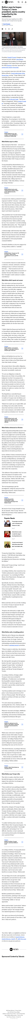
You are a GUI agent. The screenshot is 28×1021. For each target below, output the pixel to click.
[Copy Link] (12, 29)
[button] (2, 2)
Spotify (13, 939)
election (9, 65)
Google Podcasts (6, 939)
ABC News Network (10, 1010)
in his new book (13, 99)
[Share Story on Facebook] (2, 29)
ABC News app (22, 939)
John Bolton (19, 59)
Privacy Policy (18, 1010)
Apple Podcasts (20, 937)
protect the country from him (10, 67)
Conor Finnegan (6, 24)
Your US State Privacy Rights (14, 1012)
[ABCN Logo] (9, 2)
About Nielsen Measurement (11, 1015)
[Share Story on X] (6, 29)
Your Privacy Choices (11, 1017)
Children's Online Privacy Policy (9, 1013)
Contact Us (18, 1017)
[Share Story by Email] (9, 29)
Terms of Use (20, 1015)
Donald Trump (11, 57)
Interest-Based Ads (21, 1013)
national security (14, 645)
